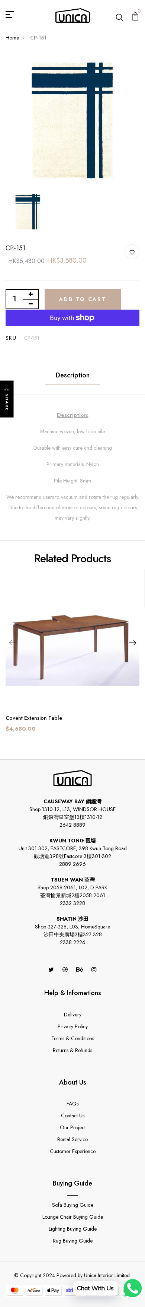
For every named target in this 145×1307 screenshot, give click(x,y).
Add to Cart (82, 299)
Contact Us (72, 1115)
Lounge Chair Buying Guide (72, 1217)
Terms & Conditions (72, 1038)
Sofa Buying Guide (72, 1205)
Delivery (72, 1014)
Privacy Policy (73, 1026)
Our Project (73, 1127)
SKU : (13, 338)
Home (12, 37)
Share (7, 402)
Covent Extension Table (34, 718)
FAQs (72, 1103)
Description (73, 375)
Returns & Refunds (72, 1050)
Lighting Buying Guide (73, 1228)
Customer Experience (73, 1151)
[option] (72, 120)
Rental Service (72, 1139)
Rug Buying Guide (73, 1240)
